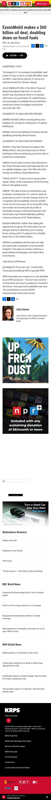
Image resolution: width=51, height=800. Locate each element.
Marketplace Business (14, 532)
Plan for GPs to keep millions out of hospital (21, 605)
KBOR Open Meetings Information (18, 741)
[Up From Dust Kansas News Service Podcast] (25, 360)
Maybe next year (9, 540)
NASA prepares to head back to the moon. (20, 653)
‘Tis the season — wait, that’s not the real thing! (22, 571)
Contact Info (10, 762)
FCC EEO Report (11, 757)
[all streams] (47, 797)
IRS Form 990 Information (15, 746)
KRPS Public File (11, 736)
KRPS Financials (11, 752)
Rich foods (7, 561)
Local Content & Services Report (17, 768)
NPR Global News (11, 644)
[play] (3, 797)
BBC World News (11, 584)
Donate (43, 4)
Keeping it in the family (12, 551)
